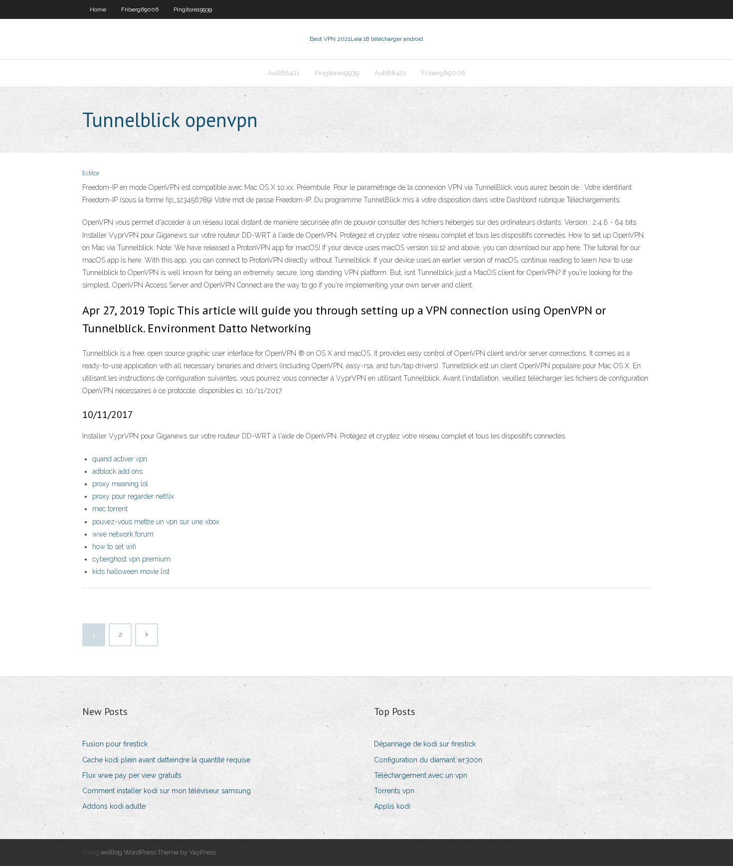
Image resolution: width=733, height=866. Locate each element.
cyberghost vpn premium (131, 559)
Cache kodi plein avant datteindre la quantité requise (166, 760)
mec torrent (110, 509)
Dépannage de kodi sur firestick (425, 744)
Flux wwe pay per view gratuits (132, 775)
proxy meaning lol (120, 484)
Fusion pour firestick (115, 744)
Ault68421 (284, 73)
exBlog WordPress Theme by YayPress (158, 852)
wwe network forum (123, 534)
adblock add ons (117, 471)
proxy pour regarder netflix (133, 496)
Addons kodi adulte (114, 806)
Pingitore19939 (193, 9)
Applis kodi (392, 806)
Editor (91, 173)
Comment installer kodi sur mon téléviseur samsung (166, 791)
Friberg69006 (140, 9)
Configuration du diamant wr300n (428, 760)
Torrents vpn (394, 791)
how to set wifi (114, 547)
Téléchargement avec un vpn (420, 775)
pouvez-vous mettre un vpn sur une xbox (155, 522)
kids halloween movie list (131, 572)
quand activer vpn (119, 459)
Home (98, 9)
